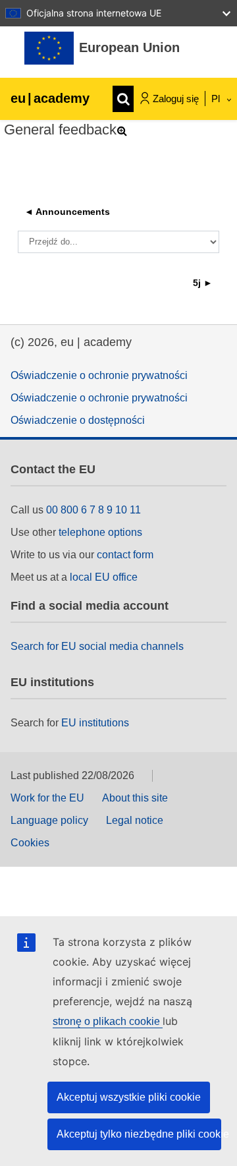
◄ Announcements (67, 211)
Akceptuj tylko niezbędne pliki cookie (139, 1134)
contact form (125, 554)
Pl (217, 98)
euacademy (50, 98)
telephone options (100, 532)
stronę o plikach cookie (108, 1021)
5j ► (203, 282)
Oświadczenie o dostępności (78, 420)
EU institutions (95, 722)
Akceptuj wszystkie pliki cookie (129, 1097)
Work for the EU (47, 797)
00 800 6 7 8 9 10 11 (93, 509)
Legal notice (134, 820)
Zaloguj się (176, 98)
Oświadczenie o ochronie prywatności (99, 375)
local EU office (104, 577)
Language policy (49, 820)
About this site (135, 797)
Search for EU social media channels (97, 646)
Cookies (30, 842)
